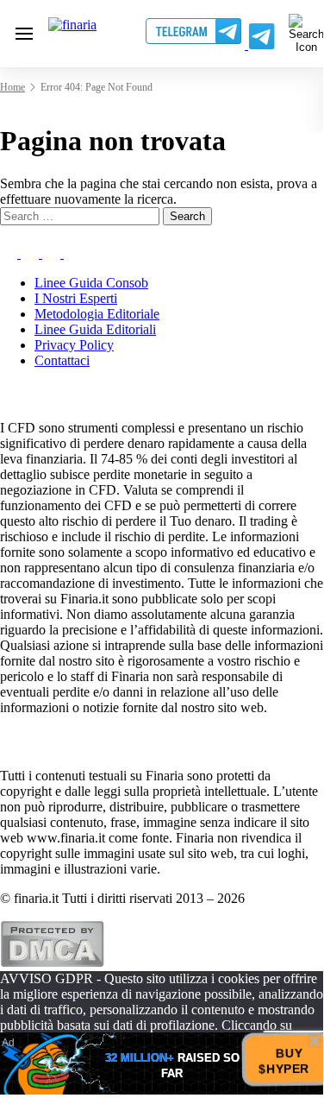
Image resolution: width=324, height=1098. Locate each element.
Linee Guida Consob (91, 282)
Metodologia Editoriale (96, 313)
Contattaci (62, 360)
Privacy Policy (74, 345)
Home (12, 87)
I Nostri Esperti (75, 298)
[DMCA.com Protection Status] (52, 963)
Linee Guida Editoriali (95, 329)
